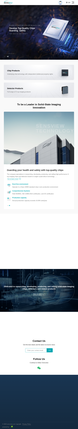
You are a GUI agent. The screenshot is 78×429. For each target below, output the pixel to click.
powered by (5, 427)
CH (68, 2)
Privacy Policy (26, 424)
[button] (9, 205)
